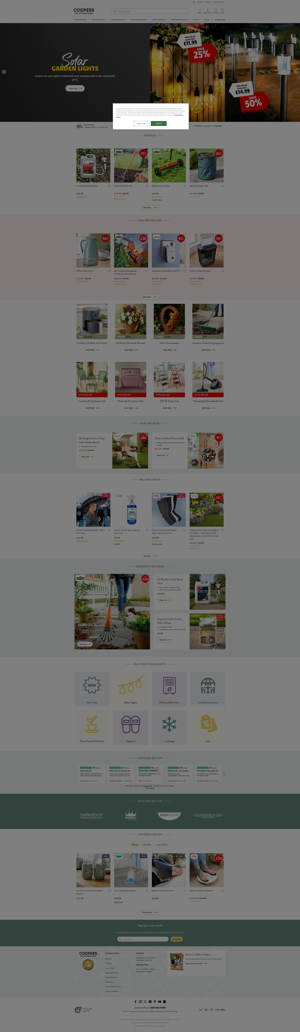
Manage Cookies (142, 123)
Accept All (159, 123)
